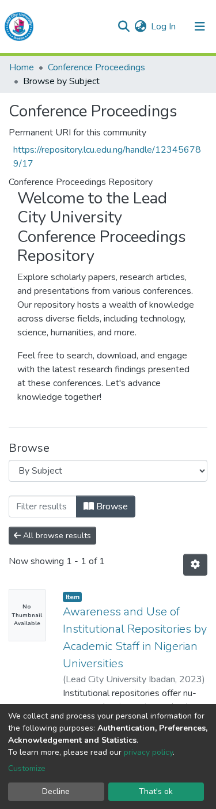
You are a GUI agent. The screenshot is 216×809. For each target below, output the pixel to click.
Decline (56, 791)
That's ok (156, 791)
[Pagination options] (195, 565)
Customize (27, 768)
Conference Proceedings (96, 67)
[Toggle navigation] (200, 26)
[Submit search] (123, 26)
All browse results (56, 535)
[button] (140, 26)
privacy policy (148, 752)
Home (21, 67)
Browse (111, 506)
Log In (164, 26)
